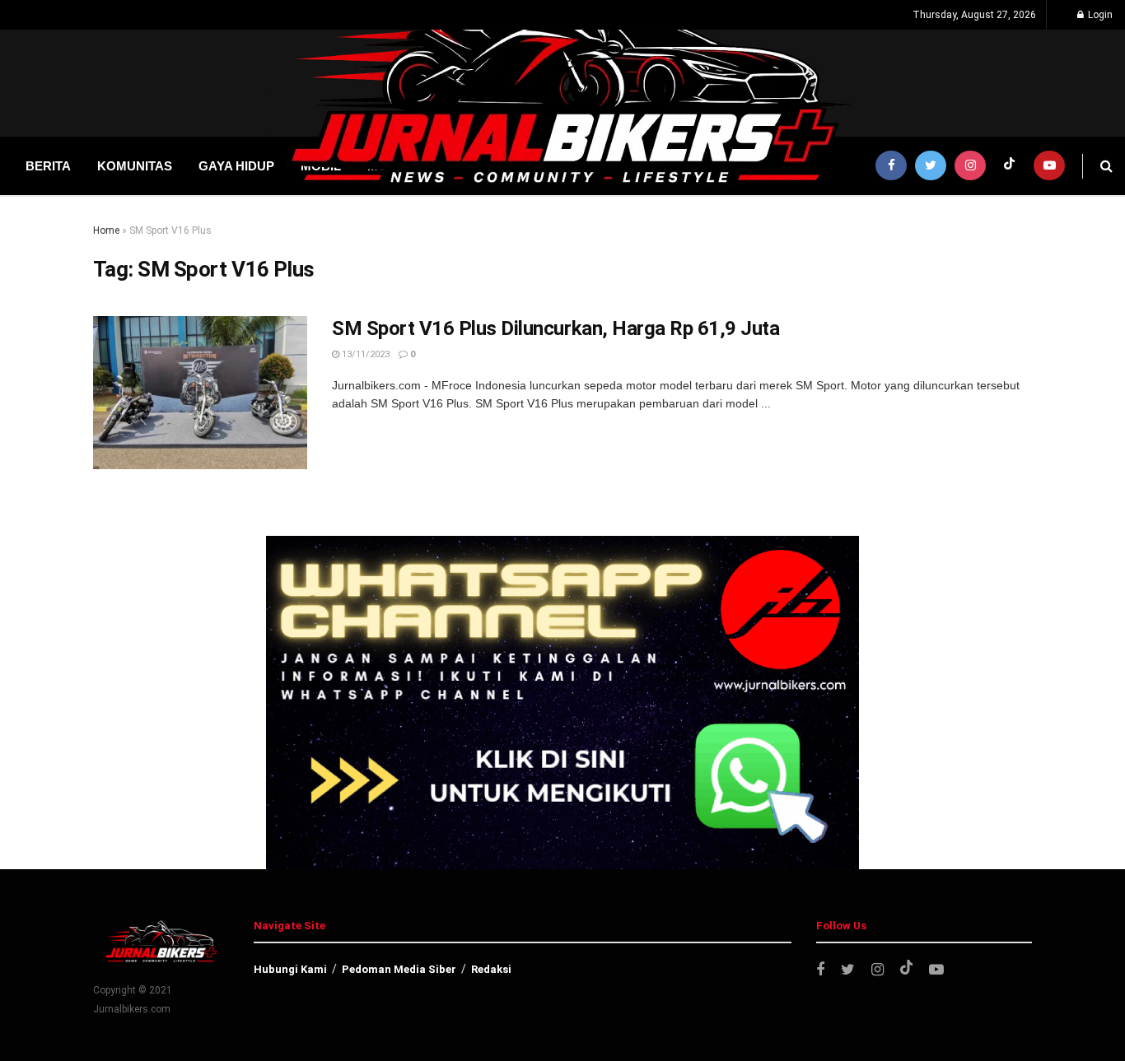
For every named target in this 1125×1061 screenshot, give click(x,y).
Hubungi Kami (290, 969)
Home (106, 230)
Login (1099, 15)
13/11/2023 (364, 354)
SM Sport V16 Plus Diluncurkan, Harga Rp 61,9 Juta (555, 328)
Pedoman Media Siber (399, 969)
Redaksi (491, 969)
